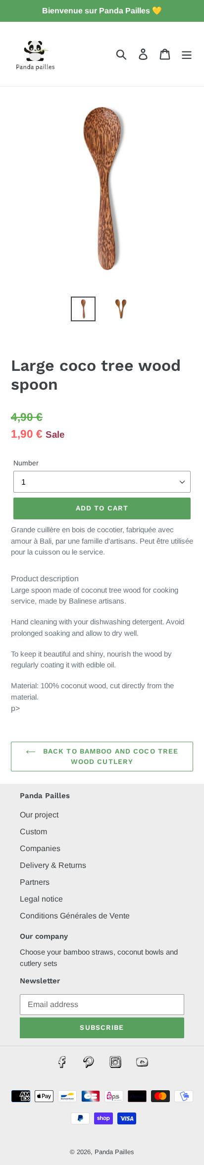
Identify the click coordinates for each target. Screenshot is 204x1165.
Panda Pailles (114, 1152)
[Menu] (187, 54)
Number (26, 463)
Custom (33, 831)
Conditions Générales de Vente (75, 916)
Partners (35, 882)
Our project (39, 814)
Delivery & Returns (53, 865)
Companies (40, 848)
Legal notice (41, 899)
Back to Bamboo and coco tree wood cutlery (109, 756)
